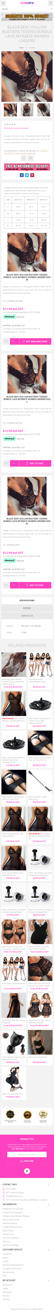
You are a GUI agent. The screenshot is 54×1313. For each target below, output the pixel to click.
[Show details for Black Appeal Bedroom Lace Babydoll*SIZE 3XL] (13, 858)
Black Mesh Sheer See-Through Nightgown (13, 1021)
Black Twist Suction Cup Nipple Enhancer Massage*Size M (13, 911)
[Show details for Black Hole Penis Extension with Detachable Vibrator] (13, 1042)
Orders (5, 1288)
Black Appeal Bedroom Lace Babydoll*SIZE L (13, 720)
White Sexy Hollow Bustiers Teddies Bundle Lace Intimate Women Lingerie (13, 681)
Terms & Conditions (11, 1238)
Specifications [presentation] (27, 600)
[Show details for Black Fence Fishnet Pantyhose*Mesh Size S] (40, 664)
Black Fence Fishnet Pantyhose (13, 983)
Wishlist (6, 1299)
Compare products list (12, 1269)
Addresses (7, 1292)
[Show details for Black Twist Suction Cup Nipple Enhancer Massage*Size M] (13, 895)
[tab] (27, 600)
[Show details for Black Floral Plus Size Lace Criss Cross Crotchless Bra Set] (13, 932)
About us (6, 1241)
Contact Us (7, 1254)
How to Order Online (11, 1220)
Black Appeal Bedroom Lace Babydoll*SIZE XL (12, 835)
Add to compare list (23, 158)
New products (8, 1272)
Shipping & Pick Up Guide (13, 1209)
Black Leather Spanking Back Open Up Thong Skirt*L (13, 798)
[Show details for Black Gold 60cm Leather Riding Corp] (40, 782)
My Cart (6, 1296)
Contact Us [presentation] (27, 616)
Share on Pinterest (32, 175)
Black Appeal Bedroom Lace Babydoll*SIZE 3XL (12, 874)
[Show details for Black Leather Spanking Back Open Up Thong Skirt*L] (13, 782)
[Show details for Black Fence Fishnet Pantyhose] (13, 968)
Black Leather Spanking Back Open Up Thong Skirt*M (40, 759)
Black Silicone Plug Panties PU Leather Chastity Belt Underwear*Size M (40, 721)
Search (51, 9)
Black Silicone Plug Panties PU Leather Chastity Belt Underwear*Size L (13, 760)
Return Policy (8, 1231)
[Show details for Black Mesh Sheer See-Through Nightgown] (13, 1005)
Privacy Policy (8, 1234)
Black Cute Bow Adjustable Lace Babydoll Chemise (39, 948)
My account (7, 1285)
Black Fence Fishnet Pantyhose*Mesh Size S (37, 680)
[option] (27, 17)
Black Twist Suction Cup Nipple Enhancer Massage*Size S (40, 874)
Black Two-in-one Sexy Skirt (12, 1094)
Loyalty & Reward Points (13, 1227)
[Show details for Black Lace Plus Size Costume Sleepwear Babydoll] (40, 1005)
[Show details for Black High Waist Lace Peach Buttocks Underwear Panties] (40, 968)
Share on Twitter (27, 175)
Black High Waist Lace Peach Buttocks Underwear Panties (39, 984)
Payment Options (10, 1223)
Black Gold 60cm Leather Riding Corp (38, 798)
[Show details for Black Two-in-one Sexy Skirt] (13, 1079)
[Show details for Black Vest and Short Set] (40, 1042)
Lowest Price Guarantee (12, 1212)
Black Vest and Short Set (38, 1057)
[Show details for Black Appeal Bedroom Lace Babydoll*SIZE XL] (13, 819)
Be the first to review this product (16, 128)
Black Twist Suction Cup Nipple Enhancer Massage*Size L (40, 911)
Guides (5, 1261)
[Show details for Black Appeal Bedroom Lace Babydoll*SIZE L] (13, 703)
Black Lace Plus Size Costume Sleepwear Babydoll (40, 1021)
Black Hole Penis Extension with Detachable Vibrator (13, 1058)
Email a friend (31, 158)
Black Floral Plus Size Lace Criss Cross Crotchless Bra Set (13, 948)
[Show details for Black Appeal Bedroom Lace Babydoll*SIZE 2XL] (40, 819)
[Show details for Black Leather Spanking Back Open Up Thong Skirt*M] (40, 743)
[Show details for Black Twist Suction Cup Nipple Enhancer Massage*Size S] (40, 858)
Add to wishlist (6, 341)
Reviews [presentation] (27, 608)
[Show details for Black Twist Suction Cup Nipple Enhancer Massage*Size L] (40, 895)
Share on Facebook (22, 175)
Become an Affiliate (10, 1245)
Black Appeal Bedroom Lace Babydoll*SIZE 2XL (39, 836)
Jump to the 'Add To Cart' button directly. (26, 152)
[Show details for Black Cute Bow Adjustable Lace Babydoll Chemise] (40, 932)
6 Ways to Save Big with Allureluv (16, 1216)
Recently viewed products (13, 1265)
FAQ (4, 1276)
